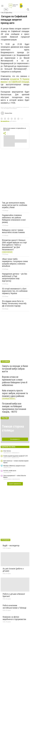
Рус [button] (6, 9)
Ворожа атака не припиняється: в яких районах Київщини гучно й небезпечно (14, 381)
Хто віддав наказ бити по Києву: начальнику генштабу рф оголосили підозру (14, 303)
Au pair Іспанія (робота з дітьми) (13, 569)
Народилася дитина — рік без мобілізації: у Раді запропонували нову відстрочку (14, 277)
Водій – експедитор (11, 545)
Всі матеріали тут (15, 439)
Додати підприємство (15, 484)
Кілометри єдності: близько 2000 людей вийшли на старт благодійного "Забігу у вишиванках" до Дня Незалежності (14, 245)
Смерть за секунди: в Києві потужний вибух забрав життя (15, 369)
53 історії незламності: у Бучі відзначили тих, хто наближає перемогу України (15, 291)
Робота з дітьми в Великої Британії (14, 595)
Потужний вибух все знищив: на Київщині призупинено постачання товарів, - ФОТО (14, 407)
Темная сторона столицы (13, 428)
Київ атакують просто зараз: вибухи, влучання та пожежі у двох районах (15, 393)
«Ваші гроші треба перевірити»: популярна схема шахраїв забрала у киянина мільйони (15, 262)
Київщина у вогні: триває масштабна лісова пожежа (13, 231)
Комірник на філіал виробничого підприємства (14, 618)
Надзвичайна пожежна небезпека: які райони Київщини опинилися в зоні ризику (14, 218)
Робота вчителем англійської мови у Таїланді (14, 606)
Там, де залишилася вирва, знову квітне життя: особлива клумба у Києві (14, 205)
